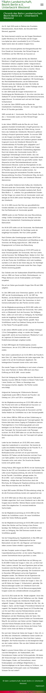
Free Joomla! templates (17, 692)
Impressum (40, 686)
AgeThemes (32, 692)
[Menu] (41, 5)
